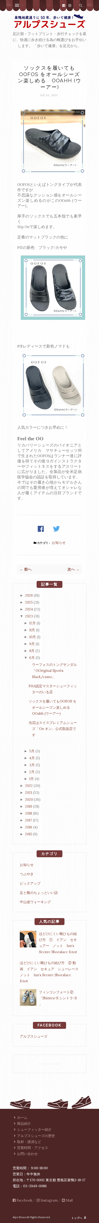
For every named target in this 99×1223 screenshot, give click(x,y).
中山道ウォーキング (35, 902)
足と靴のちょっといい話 (39, 892)
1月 (31, 779)
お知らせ (59, 542)
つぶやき (27, 874)
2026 (29, 595)
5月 (32, 751)
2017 (28, 820)
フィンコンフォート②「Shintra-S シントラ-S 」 (58, 998)
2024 (29, 609)
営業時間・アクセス (32, 1148)
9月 (32, 644)
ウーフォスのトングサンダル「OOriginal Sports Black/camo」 (53, 670)
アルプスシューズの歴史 (36, 1136)
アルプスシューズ (33, 1036)
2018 (28, 813)
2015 (28, 834)
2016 (28, 827)
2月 (32, 772)
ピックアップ (30, 883)
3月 (32, 765)
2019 (28, 806)
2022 (29, 785)
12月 (32, 623)
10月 (32, 637)
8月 (32, 651)
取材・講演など (29, 1142)
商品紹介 (24, 1123)
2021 (28, 792)
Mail (69, 1200)
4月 (32, 758)
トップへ (77, 1218)
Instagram (49, 1200)
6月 (32, 657)
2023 (29, 616)
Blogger (56, 1063)
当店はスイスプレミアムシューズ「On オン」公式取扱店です (53, 728)
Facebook (24, 1200)
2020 (29, 799)
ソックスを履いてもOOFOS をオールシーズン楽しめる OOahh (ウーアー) (52, 707)
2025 (29, 602)
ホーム (22, 1117)
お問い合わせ (27, 1154)
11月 (32, 630)
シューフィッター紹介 (34, 1129)
